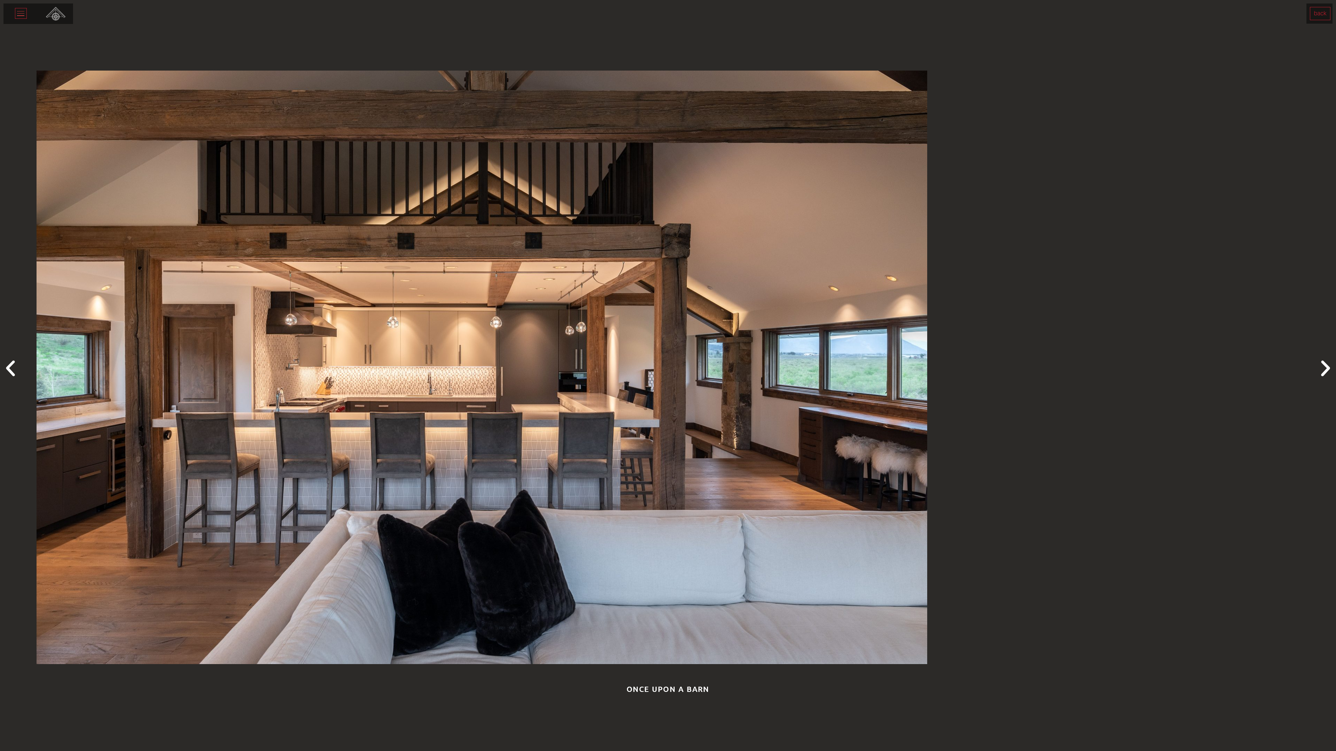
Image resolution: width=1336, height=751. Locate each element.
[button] (10, 368)
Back (1320, 13)
